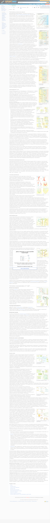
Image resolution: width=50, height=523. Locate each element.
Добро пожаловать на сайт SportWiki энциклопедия (25, 252)
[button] (25, 266)
